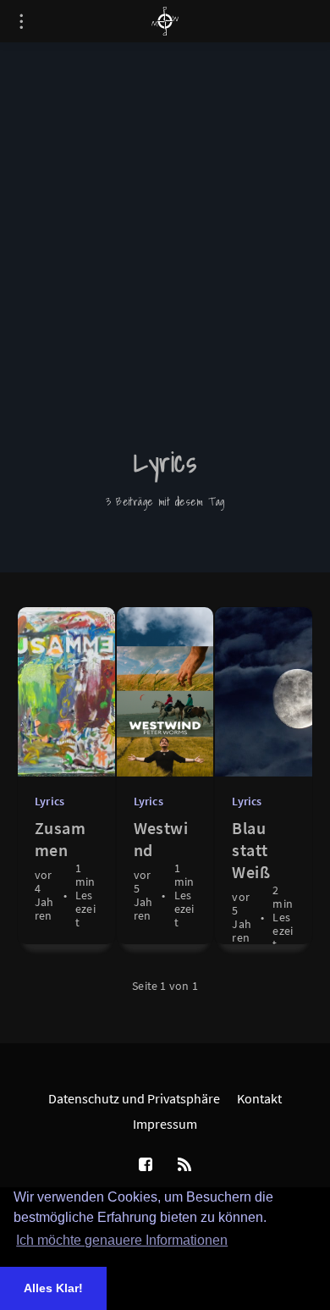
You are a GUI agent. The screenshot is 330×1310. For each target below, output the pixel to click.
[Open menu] (21, 21)
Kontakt (259, 1098)
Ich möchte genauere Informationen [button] (122, 1240)
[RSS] (184, 1165)
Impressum (165, 1123)
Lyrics (49, 801)
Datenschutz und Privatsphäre (134, 1098)
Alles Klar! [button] (53, 1288)
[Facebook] (145, 1165)
